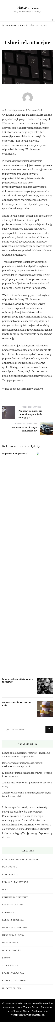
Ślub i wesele (10, 965)
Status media (27, 7)
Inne (5, 890)
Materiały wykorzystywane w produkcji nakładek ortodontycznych (22, 765)
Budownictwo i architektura (20, 859)
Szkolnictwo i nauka (15, 981)
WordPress (16, 1015)
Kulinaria (8, 912)
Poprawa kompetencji (14, 453)
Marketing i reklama (15, 927)
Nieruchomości (11, 950)
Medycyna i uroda (13, 935)
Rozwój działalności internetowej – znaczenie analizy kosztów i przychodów (26, 755)
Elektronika (9, 874)
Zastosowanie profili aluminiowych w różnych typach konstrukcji (26, 794)
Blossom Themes (22, 1011)
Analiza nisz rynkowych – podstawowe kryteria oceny (27, 784)
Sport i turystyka (13, 973)
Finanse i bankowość (15, 882)
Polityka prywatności (33, 1015)
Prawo (6, 958)
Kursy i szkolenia (13, 920)
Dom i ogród (9, 867)
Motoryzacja (10, 943)
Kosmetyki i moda (12, 905)
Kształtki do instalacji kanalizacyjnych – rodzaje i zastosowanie (27, 775)
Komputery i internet (15, 897)
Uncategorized (11, 988)
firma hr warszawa (32, 388)
